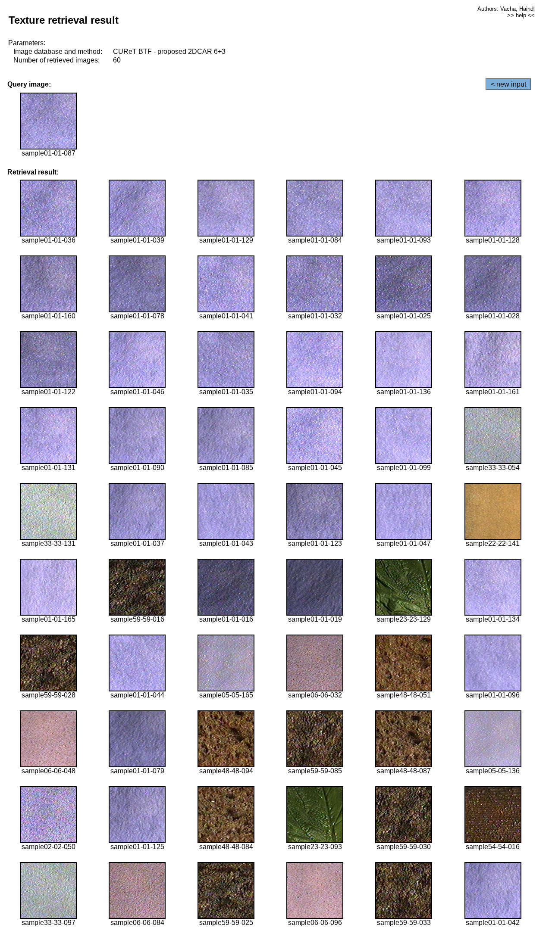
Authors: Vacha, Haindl (506, 9)
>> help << (521, 15)
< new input (508, 84)
